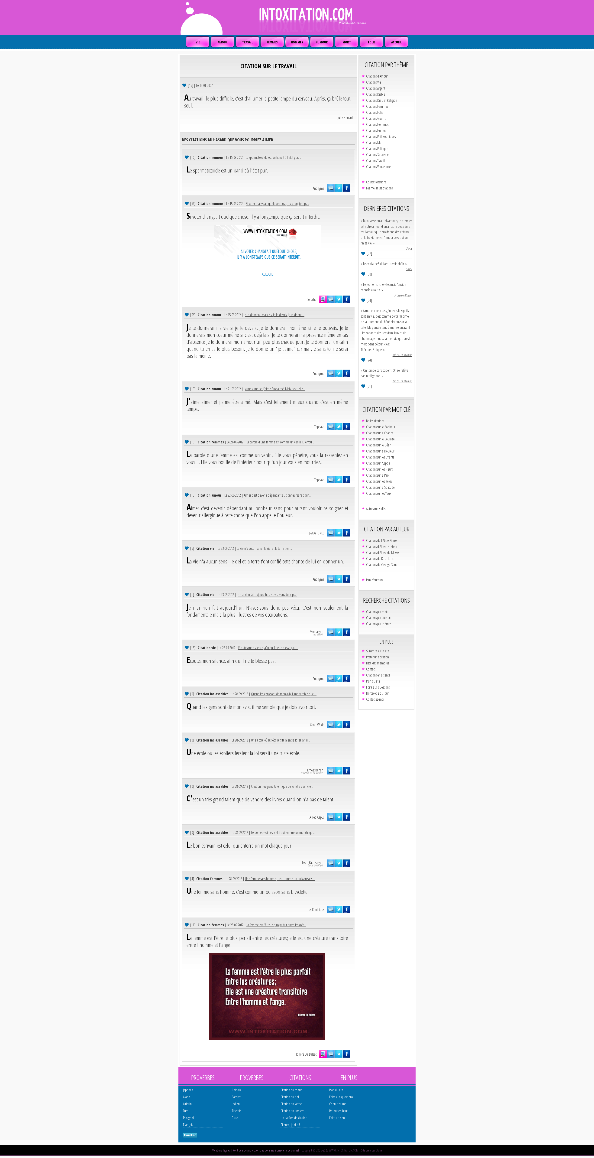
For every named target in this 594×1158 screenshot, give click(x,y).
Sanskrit (236, 1096)
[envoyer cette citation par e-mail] (331, 188)
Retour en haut (338, 1110)
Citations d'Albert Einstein (381, 546)
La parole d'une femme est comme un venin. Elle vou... (280, 442)
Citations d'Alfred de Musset (383, 552)
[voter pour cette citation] (184, 85)
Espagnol (188, 1117)
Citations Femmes (377, 106)
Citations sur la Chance (379, 433)
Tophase (319, 426)
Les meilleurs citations (379, 188)
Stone (409, 248)
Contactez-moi (375, 699)
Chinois (236, 1090)
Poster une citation (377, 657)
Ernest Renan (315, 770)
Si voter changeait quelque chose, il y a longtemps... (277, 203)
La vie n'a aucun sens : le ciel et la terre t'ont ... (265, 548)
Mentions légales (221, 1150)
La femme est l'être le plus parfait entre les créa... (276, 924)
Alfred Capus (317, 817)
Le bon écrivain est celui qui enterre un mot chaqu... (283, 832)
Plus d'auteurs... (375, 579)
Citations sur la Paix (377, 475)
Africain (187, 1103)
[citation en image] (323, 299)
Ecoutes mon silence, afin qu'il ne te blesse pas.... (268, 647)
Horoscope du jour (377, 693)
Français (188, 1124)
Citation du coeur (291, 1090)
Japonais (188, 1090)
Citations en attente (378, 675)
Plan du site (373, 681)
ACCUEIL (396, 42)
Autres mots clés (375, 508)
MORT (346, 42)
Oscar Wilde (317, 724)
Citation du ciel (290, 1096)
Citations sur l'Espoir (378, 463)
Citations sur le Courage (380, 439)
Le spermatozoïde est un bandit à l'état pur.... (273, 157)
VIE (198, 42)
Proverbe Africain (403, 295)
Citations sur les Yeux (378, 493)
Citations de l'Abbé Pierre (381, 540)
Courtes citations (376, 182)
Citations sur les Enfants (380, 457)
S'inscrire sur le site (377, 651)
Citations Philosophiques (381, 136)
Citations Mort (374, 142)
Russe (235, 1117)
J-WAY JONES (316, 533)
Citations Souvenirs (377, 154)
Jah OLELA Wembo (402, 355)
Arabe (186, 1096)
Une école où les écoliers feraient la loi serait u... (280, 740)
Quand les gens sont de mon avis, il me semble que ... (283, 693)
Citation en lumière (292, 1110)
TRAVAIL (247, 42)
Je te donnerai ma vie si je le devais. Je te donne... (274, 314)
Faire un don (337, 1117)
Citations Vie (373, 82)
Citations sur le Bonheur (380, 426)
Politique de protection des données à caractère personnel (266, 1150)
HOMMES (297, 42)
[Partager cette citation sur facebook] (346, 188)
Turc (185, 1110)
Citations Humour (376, 130)
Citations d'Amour (377, 76)
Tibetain (237, 1110)
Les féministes (316, 909)
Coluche (311, 299)
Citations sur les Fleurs (379, 469)
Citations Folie (374, 112)
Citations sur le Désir (378, 445)
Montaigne (316, 631)
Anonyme (318, 188)
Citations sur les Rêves (379, 481)
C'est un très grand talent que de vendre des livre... (282, 786)
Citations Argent (375, 88)
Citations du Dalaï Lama (380, 558)
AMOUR (223, 42)
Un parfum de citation (294, 1117)
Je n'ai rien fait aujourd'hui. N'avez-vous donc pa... (267, 594)
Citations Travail (375, 160)
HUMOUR (322, 42)
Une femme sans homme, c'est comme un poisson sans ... (280, 878)
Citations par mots (377, 611)
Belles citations (375, 420)
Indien (236, 1103)
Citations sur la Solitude (380, 487)
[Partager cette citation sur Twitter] (338, 188)
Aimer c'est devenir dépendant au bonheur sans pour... (277, 495)
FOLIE (371, 42)
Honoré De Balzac (305, 1054)
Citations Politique (377, 148)
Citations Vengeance (378, 166)
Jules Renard (345, 117)
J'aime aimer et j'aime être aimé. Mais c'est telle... (274, 388)
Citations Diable (375, 94)
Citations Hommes (377, 124)
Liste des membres (377, 663)
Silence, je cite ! (290, 1124)
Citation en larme (291, 1103)
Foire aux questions (378, 687)
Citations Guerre (376, 118)
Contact (370, 669)
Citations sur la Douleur (380, 451)
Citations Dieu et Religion (381, 100)
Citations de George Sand (381, 564)
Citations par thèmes (378, 623)
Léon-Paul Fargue (312, 862)
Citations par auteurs (378, 617)
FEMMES (272, 42)
